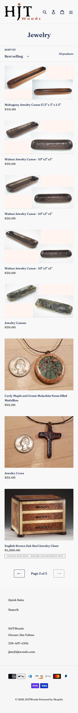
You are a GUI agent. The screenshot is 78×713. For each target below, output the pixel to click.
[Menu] (71, 11)
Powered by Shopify (51, 699)
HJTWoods (31, 699)
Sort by (10, 49)
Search (13, 610)
